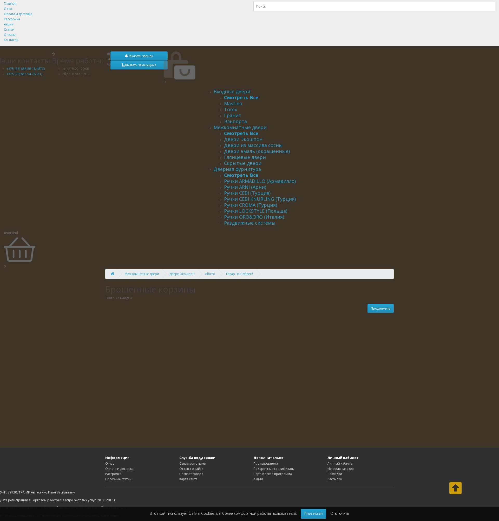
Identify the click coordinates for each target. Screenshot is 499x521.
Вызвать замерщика (140, 65)
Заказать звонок (140, 56)
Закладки (334, 474)
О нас (8, 8)
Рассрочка (12, 19)
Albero (210, 274)
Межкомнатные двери (240, 127)
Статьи (9, 29)
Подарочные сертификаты (273, 468)
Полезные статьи (118, 479)
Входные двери (232, 91)
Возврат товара (191, 474)
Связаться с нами (192, 463)
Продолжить (380, 308)
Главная (10, 3)
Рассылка (334, 479)
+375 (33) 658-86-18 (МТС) (25, 68)
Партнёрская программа (272, 474)
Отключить (339, 513)
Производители (265, 463)
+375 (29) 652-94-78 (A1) (24, 74)
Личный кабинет (340, 463)
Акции (9, 24)
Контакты (11, 40)
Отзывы (10, 34)
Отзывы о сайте (191, 468)
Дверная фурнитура (237, 169)
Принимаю (313, 513)
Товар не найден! (239, 274)
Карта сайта (188, 479)
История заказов (340, 468)
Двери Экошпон (182, 274)
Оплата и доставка (18, 14)
